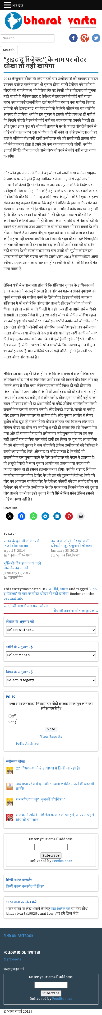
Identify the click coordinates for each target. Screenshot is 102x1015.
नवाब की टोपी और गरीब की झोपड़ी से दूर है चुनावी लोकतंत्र (71, 543)
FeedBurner (62, 861)
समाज (64, 589)
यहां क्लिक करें (60, 909)
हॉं (13, 716)
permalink (13, 598)
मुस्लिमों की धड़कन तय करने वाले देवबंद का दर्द (22, 566)
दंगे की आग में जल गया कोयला (27, 606)
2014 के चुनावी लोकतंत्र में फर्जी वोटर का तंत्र (21, 543)
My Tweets (12, 959)
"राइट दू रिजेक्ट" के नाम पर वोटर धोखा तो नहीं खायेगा (50, 591)
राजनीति (52, 589)
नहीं (15, 722)
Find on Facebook (18, 935)
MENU (17, 6)
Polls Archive (27, 744)
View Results (51, 736)
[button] (8, 5)
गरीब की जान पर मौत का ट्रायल (74, 611)
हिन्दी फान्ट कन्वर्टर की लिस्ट (25, 886)
